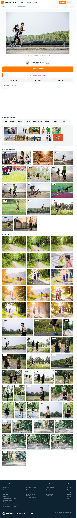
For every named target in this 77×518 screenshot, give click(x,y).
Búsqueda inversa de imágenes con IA (8, 501)
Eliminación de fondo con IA (10, 504)
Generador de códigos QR (9, 506)
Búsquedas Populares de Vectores (32, 494)
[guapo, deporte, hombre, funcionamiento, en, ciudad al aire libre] (64, 158)
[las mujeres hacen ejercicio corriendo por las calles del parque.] (7, 393)
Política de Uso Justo (67, 513)
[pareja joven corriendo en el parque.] (22, 426)
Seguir (47, 63)
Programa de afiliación (31, 492)
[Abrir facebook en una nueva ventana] (17, 513)
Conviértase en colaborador (49, 494)
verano (55, 121)
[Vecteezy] (2, 2)
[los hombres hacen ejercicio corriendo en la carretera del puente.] (38, 207)
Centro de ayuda (50, 487)
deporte (12, 121)
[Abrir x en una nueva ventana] (29, 513)
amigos (20, 121)
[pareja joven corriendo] (14, 243)
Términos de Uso (47, 513)
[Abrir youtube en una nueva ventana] (32, 513)
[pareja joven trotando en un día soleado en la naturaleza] (14, 277)
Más (36, 2)
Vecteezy (5, 490)
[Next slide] (71, 121)
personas (27, 121)
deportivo (47, 121)
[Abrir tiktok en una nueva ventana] (27, 513)
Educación (6, 496)
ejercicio (63, 121)
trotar (5, 121)
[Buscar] (68, 6)
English (69, 487)
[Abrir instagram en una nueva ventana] (20, 513)
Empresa (5, 494)
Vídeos (21, 2)
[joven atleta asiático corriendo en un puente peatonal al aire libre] (25, 223)
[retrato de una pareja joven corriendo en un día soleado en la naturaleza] (62, 293)
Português (69, 492)
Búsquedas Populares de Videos (32, 501)
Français (69, 496)
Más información (7, 88)
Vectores (7, 2)
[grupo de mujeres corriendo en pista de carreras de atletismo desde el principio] (62, 190)
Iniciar (68, 2)
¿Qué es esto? (14, 85)
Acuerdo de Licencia (31, 487)
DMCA (27, 490)
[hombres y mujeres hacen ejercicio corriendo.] (62, 207)
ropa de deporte (37, 121)
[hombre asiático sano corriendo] (38, 174)
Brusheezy (6, 487)
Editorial (29, 2)
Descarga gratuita (38, 69)
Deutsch (69, 494)
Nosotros (48, 492)
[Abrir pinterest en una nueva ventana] (24, 513)
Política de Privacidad (57, 513)
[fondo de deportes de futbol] (14, 174)
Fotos (14, 2)
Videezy (5, 492)
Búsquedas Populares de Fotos (32, 498)
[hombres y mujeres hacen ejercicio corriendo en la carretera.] (7, 223)
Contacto (48, 490)
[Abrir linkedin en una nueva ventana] (22, 513)
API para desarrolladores (9, 498)
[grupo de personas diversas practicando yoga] (16, 158)
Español (69, 490)
